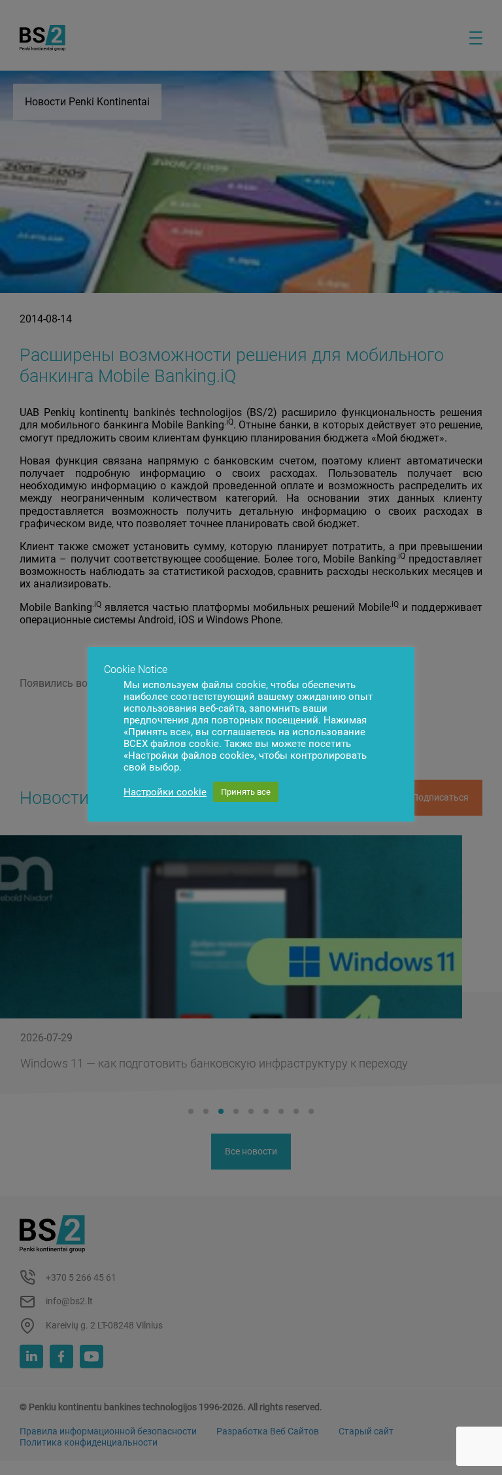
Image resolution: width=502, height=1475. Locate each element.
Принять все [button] (246, 792)
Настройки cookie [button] (165, 792)
